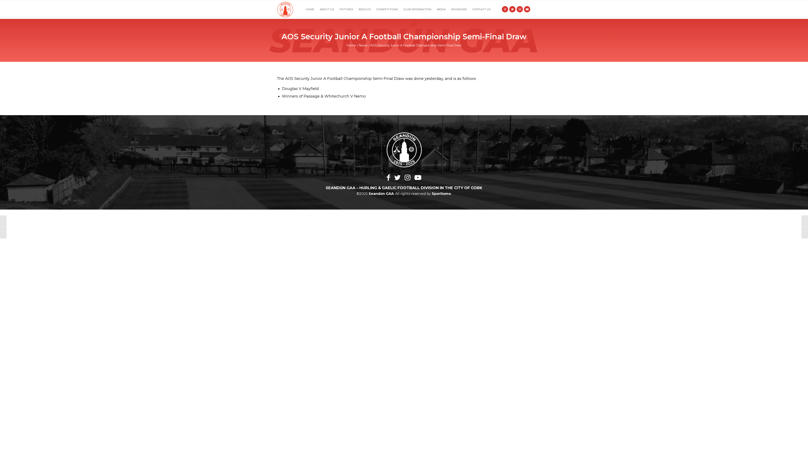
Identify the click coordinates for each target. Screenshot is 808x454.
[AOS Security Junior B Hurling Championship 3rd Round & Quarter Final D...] (3, 227)
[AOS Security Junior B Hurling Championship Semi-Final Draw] (804, 227)
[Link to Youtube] (527, 9)
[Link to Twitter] (512, 9)
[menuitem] (310, 9)
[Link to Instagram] (520, 9)
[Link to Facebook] (505, 9)
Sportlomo (441, 194)
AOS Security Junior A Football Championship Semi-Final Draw (404, 36)
